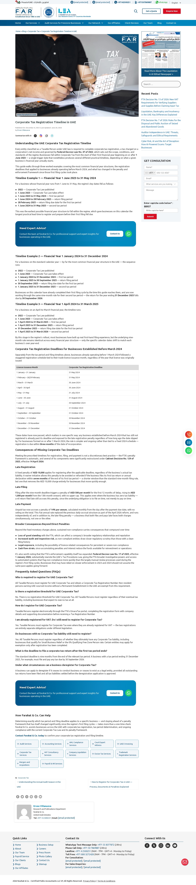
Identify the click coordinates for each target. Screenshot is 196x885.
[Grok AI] (46, 136)
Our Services (31, 23)
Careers (42, 848)
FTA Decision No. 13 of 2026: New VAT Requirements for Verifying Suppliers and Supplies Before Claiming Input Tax (160, 102)
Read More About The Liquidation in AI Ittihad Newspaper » (161, 72)
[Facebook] (147, 845)
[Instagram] (161, 845)
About (18, 848)
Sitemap (43, 864)
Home (18, 23)
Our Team (148, 23)
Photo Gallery (45, 856)
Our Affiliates (114, 23)
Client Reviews (132, 23)
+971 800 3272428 (85, 854)
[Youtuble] (174, 845)
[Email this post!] (40, 797)
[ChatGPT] (35, 136)
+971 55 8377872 (106, 845)
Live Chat (184, 862)
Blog (159, 23)
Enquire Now (172, 11)
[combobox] (150, 173)
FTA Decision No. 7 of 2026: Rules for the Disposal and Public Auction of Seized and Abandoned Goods (161, 123)
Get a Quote (151, 11)
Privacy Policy (89, 881)
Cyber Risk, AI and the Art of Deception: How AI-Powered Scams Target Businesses (160, 144)
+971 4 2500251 (44, 818)
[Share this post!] (17, 797)
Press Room (44, 852)
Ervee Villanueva (42, 806)
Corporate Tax (23, 778)
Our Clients (20, 860)
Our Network (94, 23)
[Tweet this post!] (22, 797)
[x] (154, 845)
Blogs (18, 864)
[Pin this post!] (31, 797)
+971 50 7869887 (91, 848)
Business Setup (46, 845)
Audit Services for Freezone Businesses (63, 23)
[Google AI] (41, 136)
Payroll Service (22, 856)
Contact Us (171, 23)
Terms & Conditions (106, 881)
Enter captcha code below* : (158, 205)
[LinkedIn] (167, 845)
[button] (135, 11)
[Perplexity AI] (52, 136)
